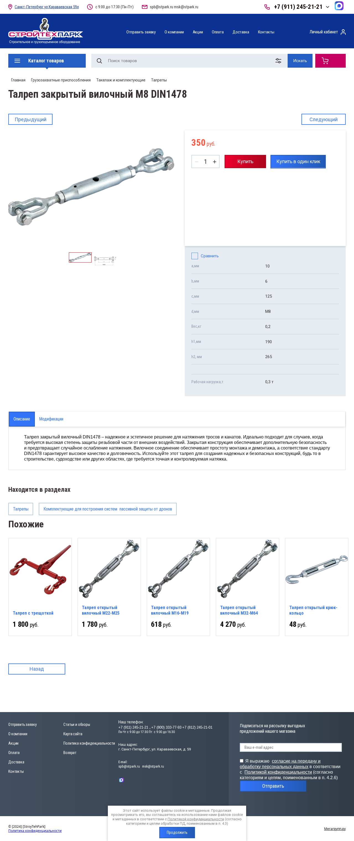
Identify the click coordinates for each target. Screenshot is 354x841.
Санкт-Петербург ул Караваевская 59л (47, 6)
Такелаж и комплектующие (120, 80)
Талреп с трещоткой (33, 613)
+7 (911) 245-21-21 (298, 6)
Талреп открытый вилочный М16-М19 (170, 610)
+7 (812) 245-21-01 (197, 727)
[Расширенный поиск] (279, 61)
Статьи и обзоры (76, 724)
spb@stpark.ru (161, 6)
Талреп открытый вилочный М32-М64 (239, 610)
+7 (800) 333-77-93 (166, 727)
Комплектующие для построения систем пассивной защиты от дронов (107, 509)
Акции (198, 32)
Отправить (273, 786)
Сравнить (210, 255)
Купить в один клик (298, 161)
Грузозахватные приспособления (61, 80)
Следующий (323, 119)
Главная (18, 80)
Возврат (69, 753)
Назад (37, 669)
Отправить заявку (141, 32)
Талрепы (159, 80)
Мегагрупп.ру (335, 828)
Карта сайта (72, 734)
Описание (22, 419)
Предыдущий (30, 119)
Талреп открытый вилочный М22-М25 (100, 610)
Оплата (218, 32)
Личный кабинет (323, 32)
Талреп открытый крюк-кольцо (313, 610)
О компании (174, 32)
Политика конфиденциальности (89, 743)
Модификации (51, 419)
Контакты (266, 32)
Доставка (241, 32)
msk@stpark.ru (186, 6)
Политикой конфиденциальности (278, 772)
